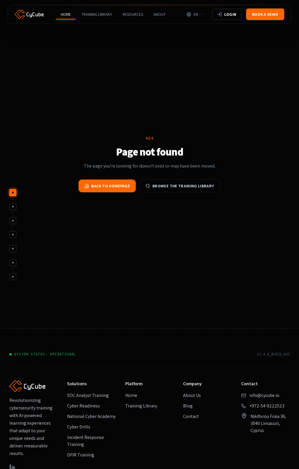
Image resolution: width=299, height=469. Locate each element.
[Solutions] (12, 220)
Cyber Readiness (83, 406)
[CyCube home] (29, 14)
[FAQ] (12, 276)
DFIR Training (80, 455)
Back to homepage (110, 186)
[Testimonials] (12, 248)
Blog (188, 406)
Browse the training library (183, 186)
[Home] (12, 192)
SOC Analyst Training (88, 395)
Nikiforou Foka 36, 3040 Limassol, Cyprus (268, 423)
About (160, 14)
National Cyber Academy (91, 416)
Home (66, 14)
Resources (133, 14)
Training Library (96, 14)
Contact (191, 416)
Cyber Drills (78, 427)
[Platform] (12, 206)
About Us (192, 395)
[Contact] (12, 262)
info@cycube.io (264, 395)
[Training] (12, 234)
